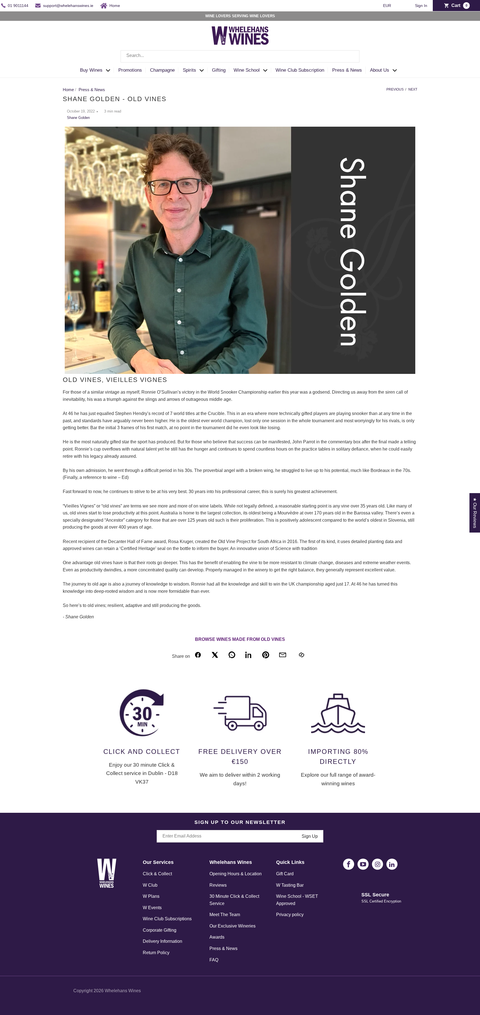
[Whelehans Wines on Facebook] (348, 864)
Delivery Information (162, 941)
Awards (216, 937)
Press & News (223, 948)
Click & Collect (157, 873)
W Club (150, 885)
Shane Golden (78, 118)
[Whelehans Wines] (240, 35)
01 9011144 (18, 5)
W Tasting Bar (290, 885)
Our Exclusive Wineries (232, 926)
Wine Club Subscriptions (167, 918)
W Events (152, 907)
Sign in (421, 6)
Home (114, 5)
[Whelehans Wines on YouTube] (363, 864)
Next (412, 89)
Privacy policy (290, 914)
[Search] (351, 56)
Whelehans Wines (123, 990)
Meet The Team (224, 914)
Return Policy (156, 952)
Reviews (218, 885)
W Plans (151, 896)
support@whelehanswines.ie (68, 5)
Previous (395, 89)
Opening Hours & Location (235, 873)
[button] (97, 70)
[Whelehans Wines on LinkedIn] (392, 864)
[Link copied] (301, 655)
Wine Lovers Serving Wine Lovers (240, 16)
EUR (387, 5)
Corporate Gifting (159, 930)
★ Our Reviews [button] (474, 513)
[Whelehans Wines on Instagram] (377, 864)
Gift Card (285, 873)
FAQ (213, 960)
